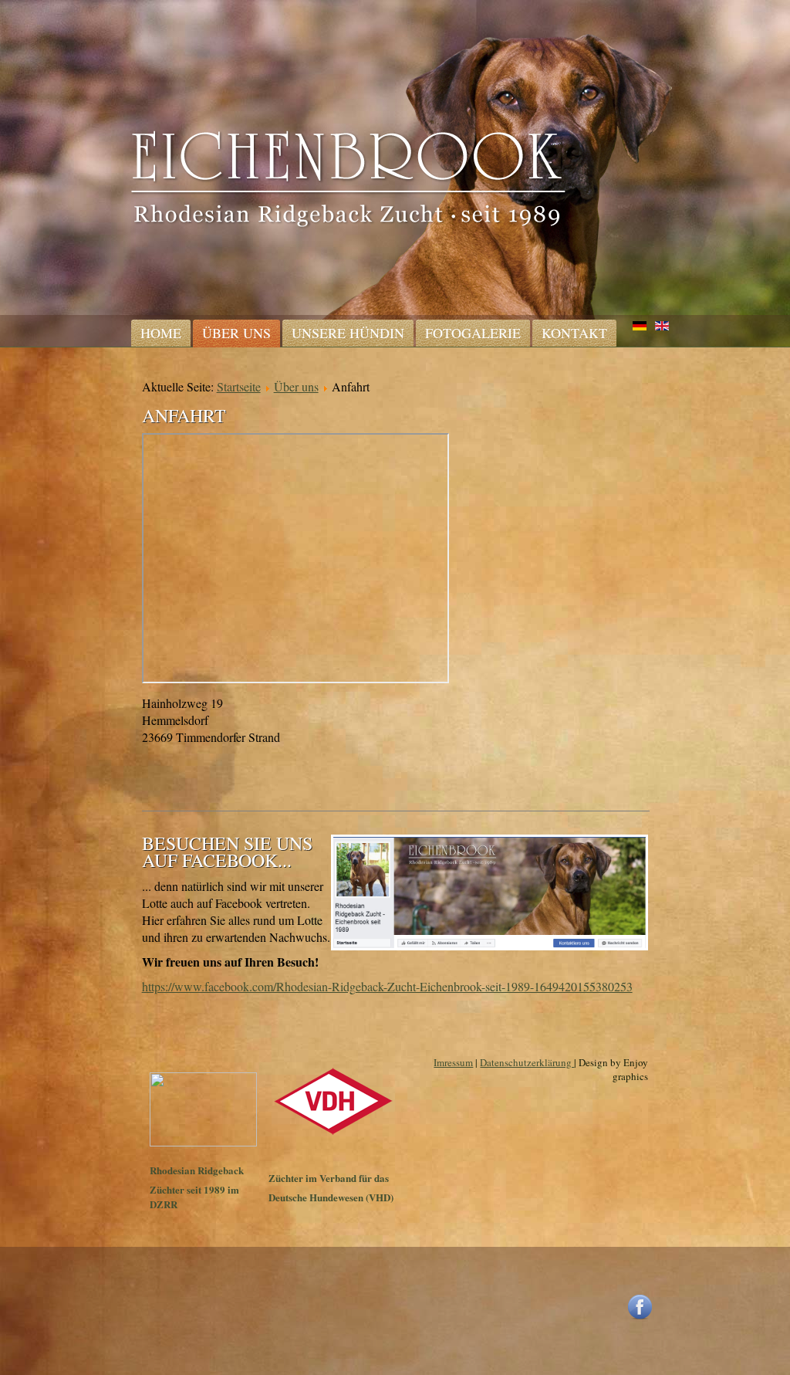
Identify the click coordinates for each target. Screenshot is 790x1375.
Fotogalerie (473, 332)
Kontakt (574, 332)
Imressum (453, 1062)
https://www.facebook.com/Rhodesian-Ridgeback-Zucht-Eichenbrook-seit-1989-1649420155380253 (387, 986)
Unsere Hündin (348, 332)
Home (160, 332)
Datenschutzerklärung (527, 1062)
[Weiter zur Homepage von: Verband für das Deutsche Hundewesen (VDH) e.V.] (333, 1133)
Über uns (236, 332)
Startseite (239, 386)
